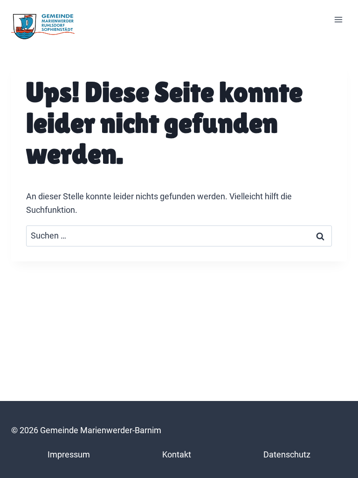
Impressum (69, 454)
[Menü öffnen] (338, 20)
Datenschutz (286, 454)
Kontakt (176, 454)
